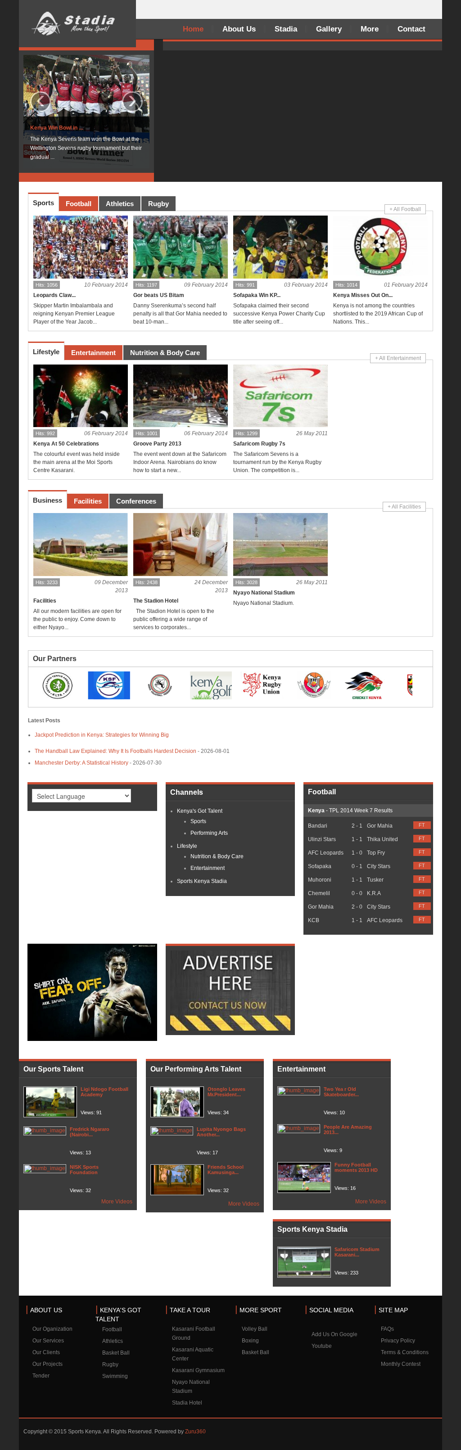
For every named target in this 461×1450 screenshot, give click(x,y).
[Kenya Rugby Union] (262, 685)
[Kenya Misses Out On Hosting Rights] (380, 247)
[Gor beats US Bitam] (180, 247)
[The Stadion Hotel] (180, 544)
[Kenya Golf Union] (211, 685)
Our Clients (46, 1352)
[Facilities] (80, 544)
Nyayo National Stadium (191, 1386)
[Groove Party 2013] (180, 396)
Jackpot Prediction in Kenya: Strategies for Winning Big (102, 735)
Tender (41, 1376)
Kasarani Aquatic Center (192, 1354)
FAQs (387, 1329)
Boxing (250, 1340)
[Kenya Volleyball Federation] (160, 685)
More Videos (116, 1201)
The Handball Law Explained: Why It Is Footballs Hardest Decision (115, 751)
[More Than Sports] (77, 23)
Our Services (48, 1340)
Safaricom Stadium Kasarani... (357, 1252)
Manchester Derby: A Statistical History (81, 763)
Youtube (322, 1346)
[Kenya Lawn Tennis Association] (57, 685)
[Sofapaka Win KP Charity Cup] (280, 247)
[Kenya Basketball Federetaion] (313, 685)
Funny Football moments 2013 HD (356, 1167)
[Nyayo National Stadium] (280, 544)
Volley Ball (254, 1329)
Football (112, 1329)
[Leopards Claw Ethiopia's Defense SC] (80, 247)
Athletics (112, 1341)
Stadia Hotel (187, 1403)
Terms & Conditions (405, 1352)
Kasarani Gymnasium (198, 1370)
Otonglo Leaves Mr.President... (226, 1091)
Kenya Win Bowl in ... (56, 128)
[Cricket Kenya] (364, 685)
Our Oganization (52, 1329)
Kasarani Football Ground (193, 1333)
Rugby (110, 1364)
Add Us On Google (334, 1334)
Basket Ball (116, 1353)
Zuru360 (195, 1431)
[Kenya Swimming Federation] (109, 685)
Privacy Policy (398, 1340)
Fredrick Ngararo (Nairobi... (89, 1131)
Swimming (115, 1376)
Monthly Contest (400, 1364)
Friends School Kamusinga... (226, 1169)
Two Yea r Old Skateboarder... (341, 1091)
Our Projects (47, 1364)
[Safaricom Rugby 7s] (280, 396)
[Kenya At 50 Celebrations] (80, 396)
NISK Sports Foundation (84, 1169)
